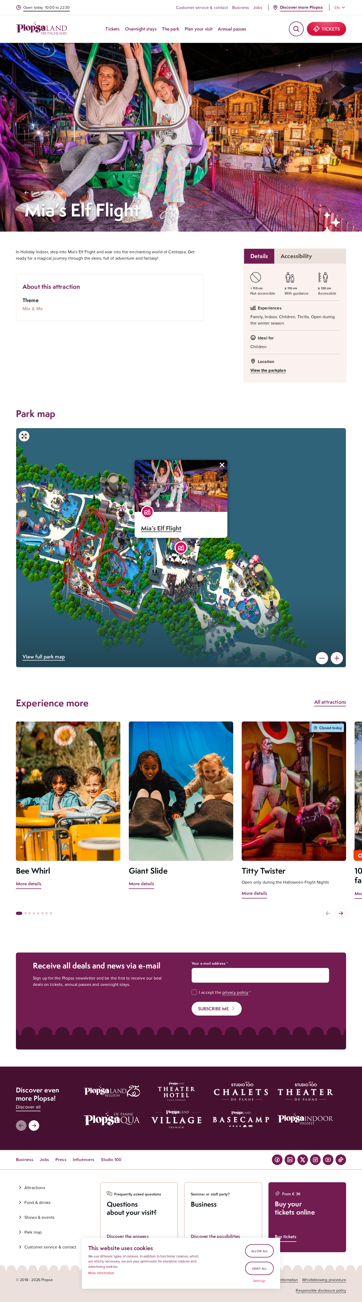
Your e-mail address (209, 963)
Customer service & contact (202, 7)
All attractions (330, 701)
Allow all (259, 1251)
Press (61, 1160)
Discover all (28, 1107)
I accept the (223, 992)
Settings (259, 1280)
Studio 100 (111, 1160)
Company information (280, 1279)
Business (240, 7)
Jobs (257, 7)
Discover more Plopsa (301, 7)
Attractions (34, 1187)
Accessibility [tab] (296, 256)
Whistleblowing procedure (324, 1279)
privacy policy (235, 992)
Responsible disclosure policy (321, 1290)
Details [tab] (259, 256)
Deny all (259, 1268)
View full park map (44, 656)
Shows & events (39, 1217)
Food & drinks (37, 1202)
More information (101, 1272)
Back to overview (47, 193)
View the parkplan (268, 370)
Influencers (84, 1160)
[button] (181, 547)
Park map (33, 1232)
